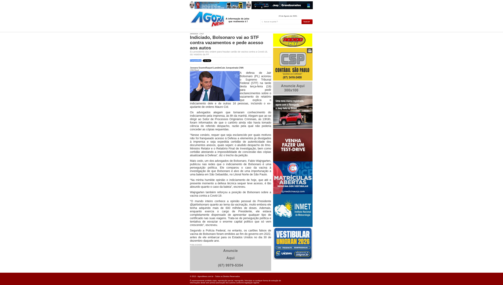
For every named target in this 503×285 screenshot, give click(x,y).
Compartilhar (195, 60)
